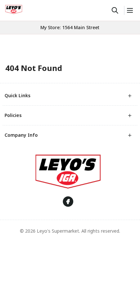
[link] (13, 9)
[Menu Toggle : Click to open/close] (129, 10)
